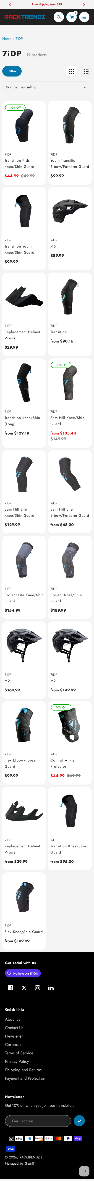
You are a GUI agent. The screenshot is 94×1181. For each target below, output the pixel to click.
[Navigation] (84, 17)
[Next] (83, 4)
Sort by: (12, 87)
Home (6, 38)
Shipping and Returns (23, 1070)
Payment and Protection (25, 1078)
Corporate (13, 1045)
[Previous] (10, 4)
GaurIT (29, 1163)
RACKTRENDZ (29, 1157)
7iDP (19, 38)
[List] (86, 71)
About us (12, 1019)
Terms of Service (19, 1053)
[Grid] (71, 71)
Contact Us (14, 1028)
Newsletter (14, 1036)
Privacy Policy (17, 1061)
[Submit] (79, 1120)
